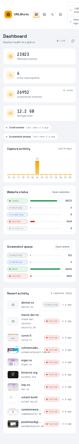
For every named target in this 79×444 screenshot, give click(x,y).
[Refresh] (73, 41)
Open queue (62, 246)
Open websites (61, 192)
